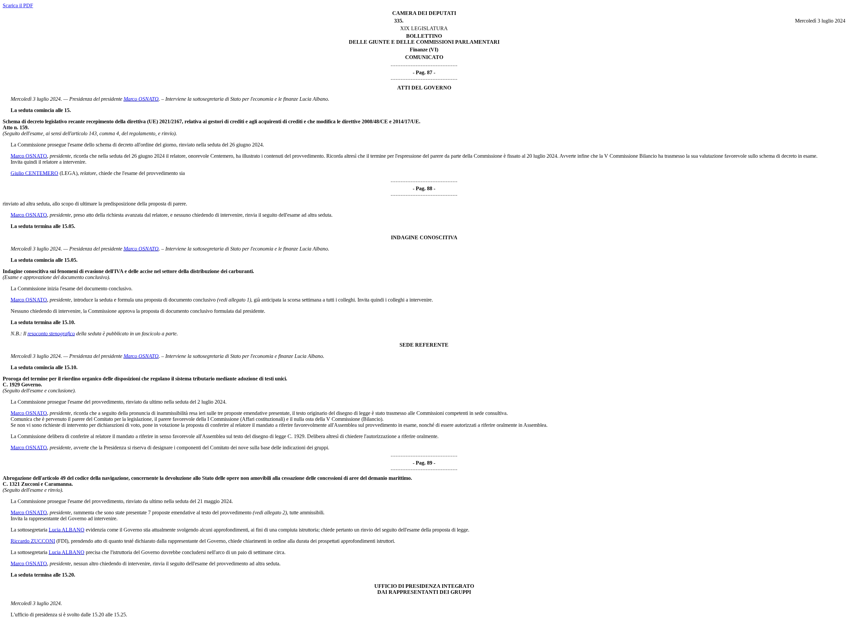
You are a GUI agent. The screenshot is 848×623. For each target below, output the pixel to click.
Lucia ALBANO (66, 530)
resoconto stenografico (51, 333)
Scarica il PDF (18, 5)
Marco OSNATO (141, 99)
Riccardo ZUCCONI (33, 541)
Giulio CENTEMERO (34, 173)
